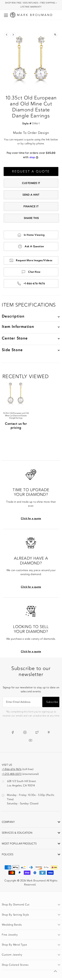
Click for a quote (31, 518)
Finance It (31, 206)
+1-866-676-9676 (34, 283)
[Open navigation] (6, 15)
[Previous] (6, 34)
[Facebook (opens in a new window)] (12, 732)
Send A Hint (30, 194)
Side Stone (12, 350)
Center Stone (15, 338)
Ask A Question (34, 246)
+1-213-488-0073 (11, 774)
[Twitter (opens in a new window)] (37, 732)
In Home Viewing (34, 234)
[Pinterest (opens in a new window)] (49, 732)
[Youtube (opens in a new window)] (30, 740)
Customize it (31, 183)
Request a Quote (31, 171)
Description (13, 316)
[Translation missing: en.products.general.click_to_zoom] (55, 34)
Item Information (18, 326)
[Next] (13, 34)
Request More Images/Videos (34, 260)
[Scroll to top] (55, 971)
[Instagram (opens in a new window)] (24, 732)
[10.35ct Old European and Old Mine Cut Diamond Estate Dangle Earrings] (15, 393)
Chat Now (34, 271)
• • (31, 4)
